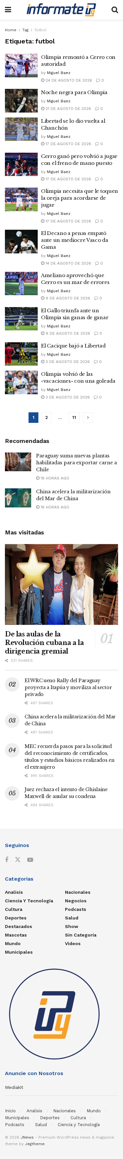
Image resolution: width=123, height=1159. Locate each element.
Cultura (13, 909)
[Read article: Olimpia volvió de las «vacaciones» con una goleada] (21, 382)
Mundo (13, 943)
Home (10, 30)
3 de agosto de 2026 (67, 361)
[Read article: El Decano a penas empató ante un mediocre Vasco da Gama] (21, 241)
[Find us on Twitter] (18, 860)
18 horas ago (54, 478)
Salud (71, 917)
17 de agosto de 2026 (67, 144)
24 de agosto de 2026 (68, 80)
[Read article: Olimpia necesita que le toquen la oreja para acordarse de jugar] (21, 199)
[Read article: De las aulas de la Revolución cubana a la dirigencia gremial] (61, 584)
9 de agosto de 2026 (67, 298)
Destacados (18, 926)
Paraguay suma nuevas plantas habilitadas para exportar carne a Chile (76, 463)
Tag (25, 30)
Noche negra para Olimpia (74, 92)
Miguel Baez (59, 72)
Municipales (19, 952)
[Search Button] (115, 10)
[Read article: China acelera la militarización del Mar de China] (18, 497)
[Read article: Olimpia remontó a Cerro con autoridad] (21, 65)
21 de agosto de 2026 (67, 108)
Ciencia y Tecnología (29, 900)
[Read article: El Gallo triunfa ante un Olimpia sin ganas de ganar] (21, 319)
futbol (40, 30)
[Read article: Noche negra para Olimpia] (21, 101)
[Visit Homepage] (61, 9)
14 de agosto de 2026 (67, 263)
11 (74, 417)
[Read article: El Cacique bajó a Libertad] (21, 354)
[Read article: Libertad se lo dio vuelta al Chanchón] (21, 129)
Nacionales (78, 892)
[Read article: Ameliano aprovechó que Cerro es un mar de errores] (21, 284)
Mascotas (16, 935)
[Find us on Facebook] (6, 860)
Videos (73, 943)
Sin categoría (80, 935)
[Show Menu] (8, 10)
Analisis (14, 892)
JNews (27, 1137)
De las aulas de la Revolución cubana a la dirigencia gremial (44, 642)
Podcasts (75, 909)
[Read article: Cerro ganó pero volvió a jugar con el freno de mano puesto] (21, 164)
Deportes (16, 917)
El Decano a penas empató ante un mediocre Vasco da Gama (74, 240)
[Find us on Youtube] (30, 860)
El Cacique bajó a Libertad (73, 346)
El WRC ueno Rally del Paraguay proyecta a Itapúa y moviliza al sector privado (68, 687)
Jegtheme (35, 1144)
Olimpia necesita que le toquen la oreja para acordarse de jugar (79, 198)
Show (71, 926)
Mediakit (14, 1087)
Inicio (10, 1110)
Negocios (76, 900)
